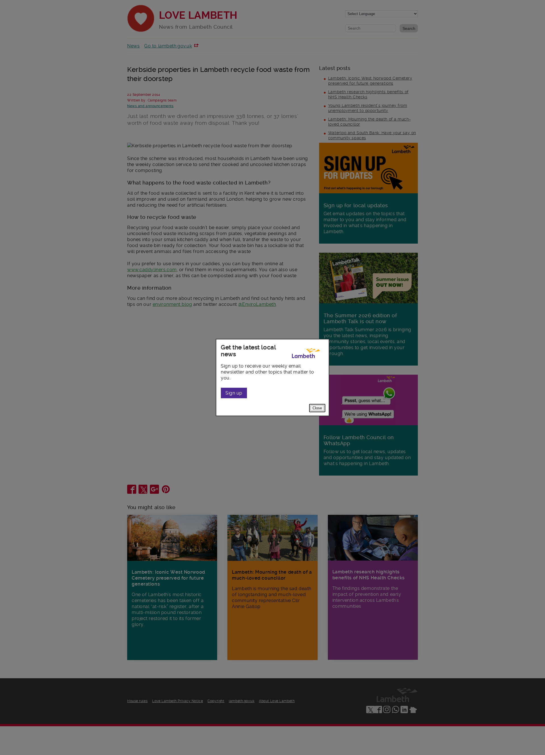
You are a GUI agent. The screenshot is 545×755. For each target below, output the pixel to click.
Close (317, 408)
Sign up (233, 393)
